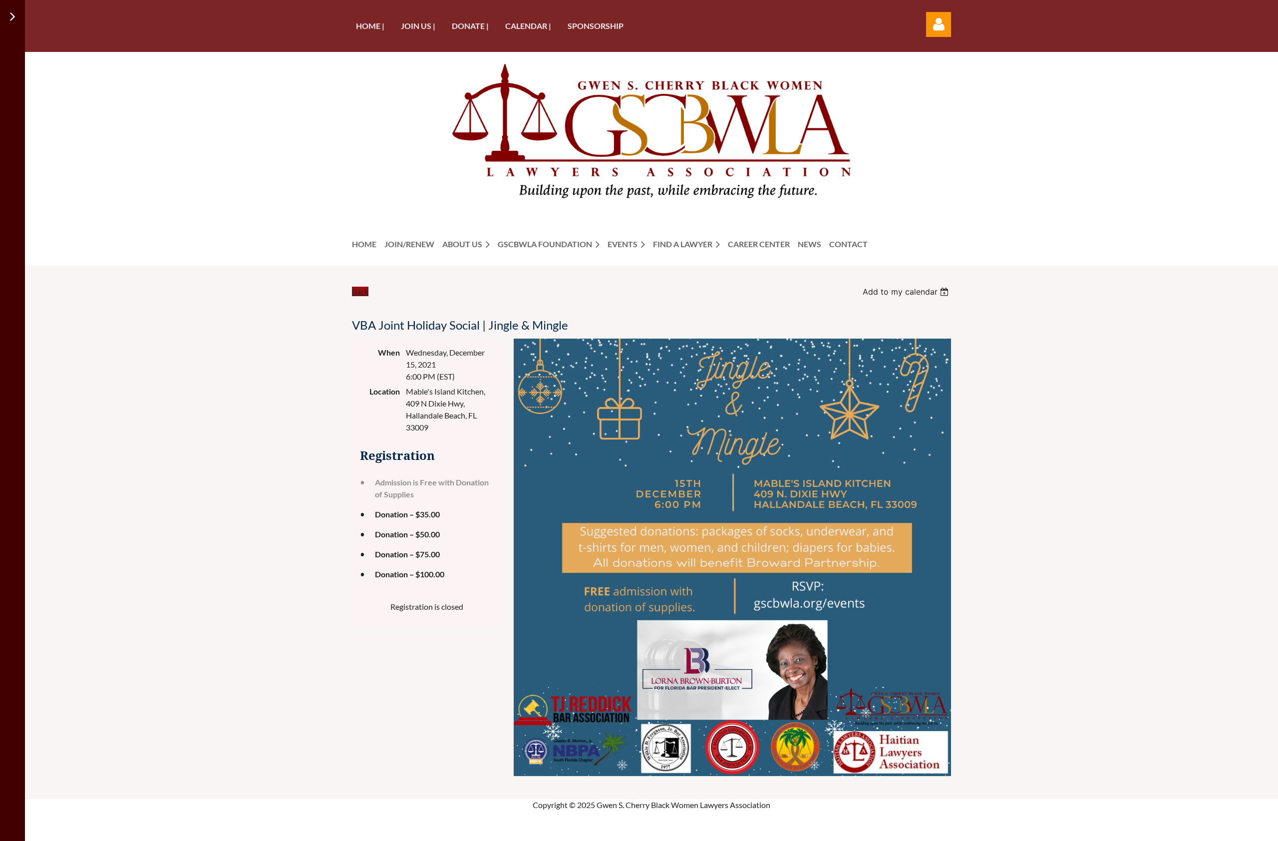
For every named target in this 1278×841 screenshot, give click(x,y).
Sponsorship (596, 25)
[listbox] (907, 292)
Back (360, 291)
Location (384, 391)
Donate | (470, 25)
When (389, 352)
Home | (370, 25)
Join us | (418, 25)
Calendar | (528, 25)
